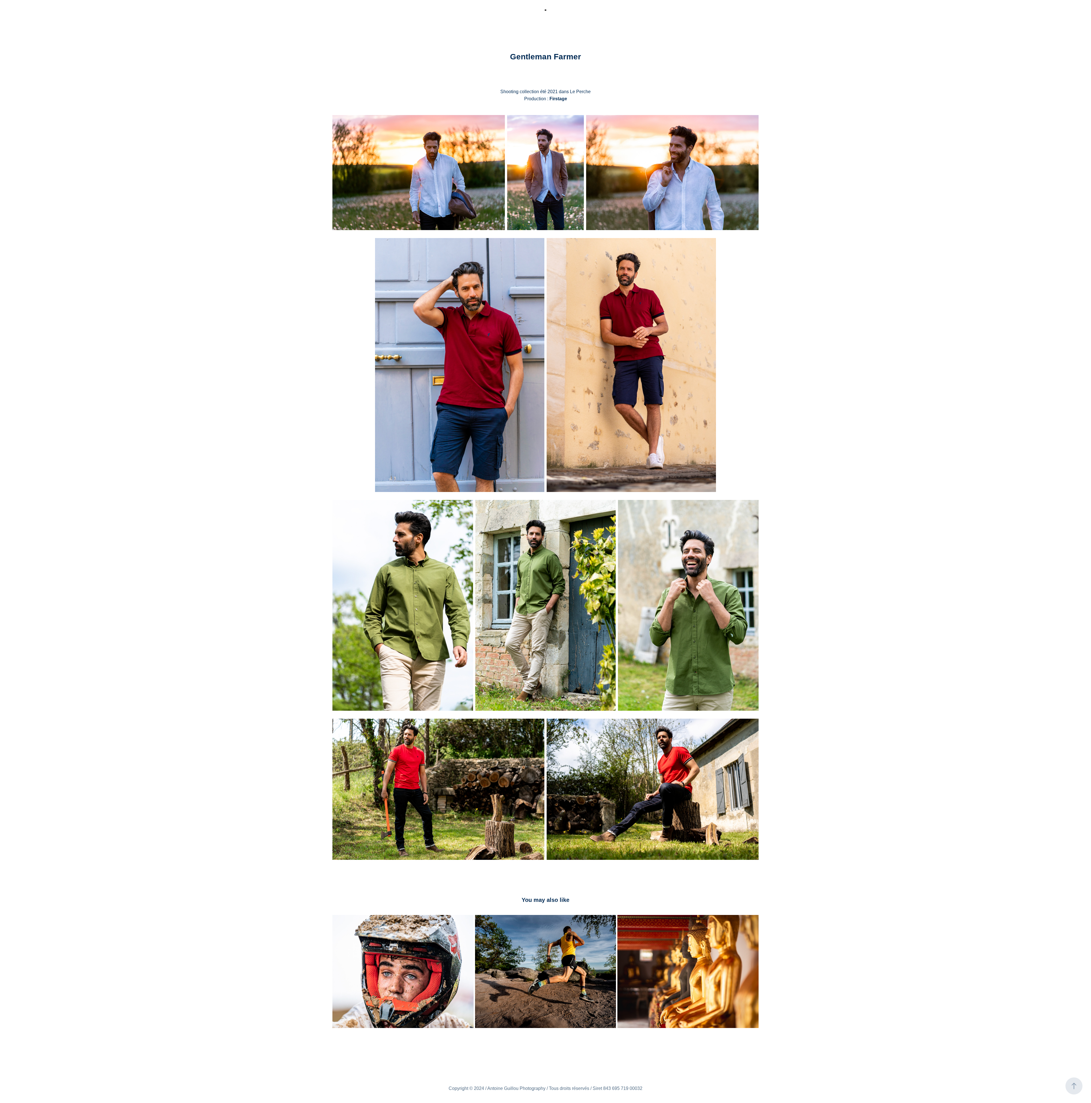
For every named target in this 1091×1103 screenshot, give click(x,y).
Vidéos (92, 13)
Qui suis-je (43, 13)
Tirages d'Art (118, 13)
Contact (145, 13)
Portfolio (69, 13)
